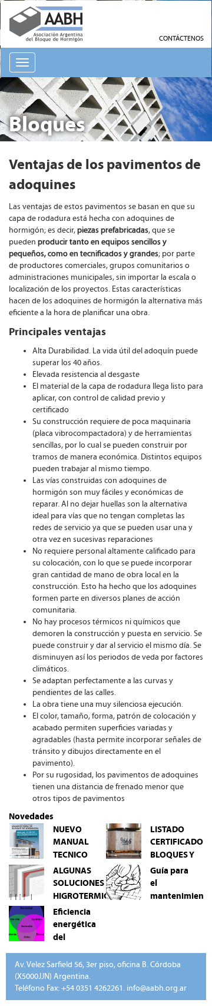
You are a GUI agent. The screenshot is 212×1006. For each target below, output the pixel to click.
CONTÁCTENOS (181, 38)
